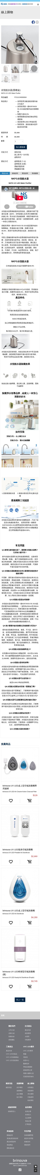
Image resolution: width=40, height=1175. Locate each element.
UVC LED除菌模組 (12, 1057)
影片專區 (20, 1097)
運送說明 (25, 173)
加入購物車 (20, 147)
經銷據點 (12, 1040)
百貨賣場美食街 (28, 1076)
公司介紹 (12, 1030)
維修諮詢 (27, 1141)
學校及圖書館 (27, 1067)
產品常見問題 (28, 1138)
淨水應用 (30, 1094)
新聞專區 (20, 1090)
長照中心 (26, 1060)
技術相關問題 (28, 1135)
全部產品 (30, 1087)
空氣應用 (28, 1040)
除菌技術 (12, 1036)
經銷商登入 (12, 1111)
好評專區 (20, 1087)
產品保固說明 (11, 1141)
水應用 (27, 1036)
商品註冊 (28, 1121)
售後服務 (35, 173)
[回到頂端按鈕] (35, 1170)
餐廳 (24, 1054)
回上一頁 (20, 1000)
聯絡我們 (27, 1145)
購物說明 (10, 1135)
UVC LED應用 (28, 1051)
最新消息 (9, 1087)
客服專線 (10, 1145)
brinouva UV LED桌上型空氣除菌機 (19, 910)
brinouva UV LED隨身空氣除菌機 (18, 849)
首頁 (2, 1015)
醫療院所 (26, 1063)
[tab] (5, 173)
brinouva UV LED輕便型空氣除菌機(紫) (19, 973)
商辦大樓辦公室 (28, 1073)
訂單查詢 (28, 1124)
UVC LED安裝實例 (12, 1060)
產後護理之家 (27, 1070)
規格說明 (15, 173)
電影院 (25, 1057)
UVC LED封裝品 (11, 1054)
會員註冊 (28, 1111)
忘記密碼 (28, 1118)
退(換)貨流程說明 (12, 1138)
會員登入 (28, 1114)
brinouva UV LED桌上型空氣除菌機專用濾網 (20, 787)
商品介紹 (5, 173)
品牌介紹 (12, 1033)
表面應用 (28, 1033)
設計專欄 (20, 1094)
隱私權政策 (10, 1148)
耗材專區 (30, 1100)
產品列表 (28, 1030)
